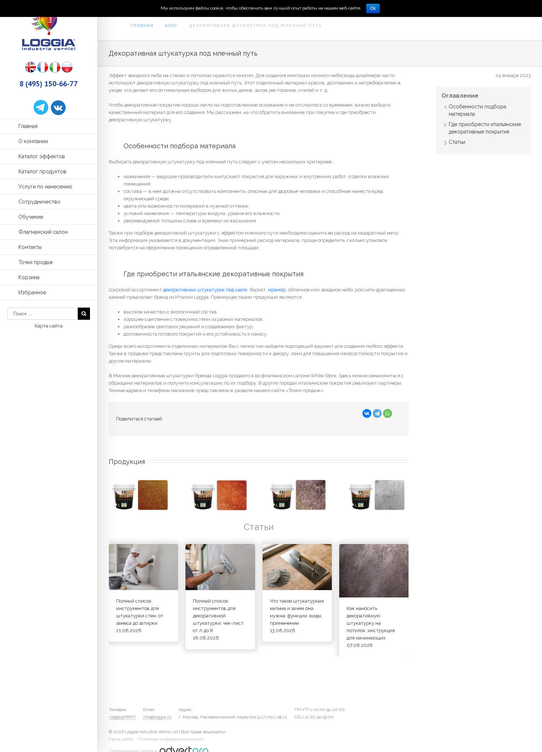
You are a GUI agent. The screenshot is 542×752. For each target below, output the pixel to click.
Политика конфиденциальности (171, 739)
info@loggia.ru (157, 717)
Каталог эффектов (41, 156)
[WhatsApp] (387, 413)
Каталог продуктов (42, 171)
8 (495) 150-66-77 (49, 83)
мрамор (277, 289)
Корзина (28, 277)
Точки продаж (35, 262)
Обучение (30, 217)
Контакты (30, 247)
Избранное (32, 292)
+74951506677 (122, 717)
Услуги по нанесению (45, 187)
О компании (33, 141)
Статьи (457, 142)
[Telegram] (377, 413)
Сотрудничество (39, 202)
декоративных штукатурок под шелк (205, 289)
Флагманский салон (43, 232)
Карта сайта (49, 326)
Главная (28, 126)
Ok (373, 8)
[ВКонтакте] (366, 413)
